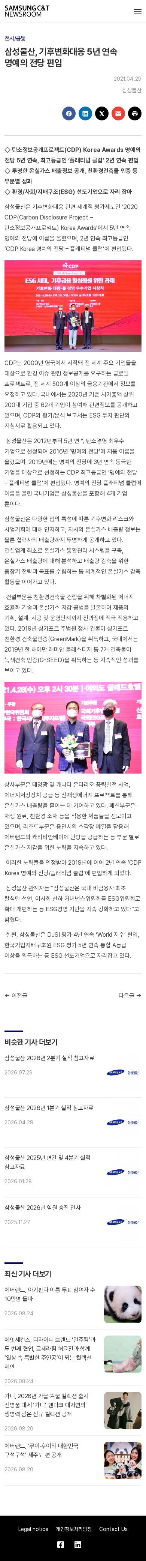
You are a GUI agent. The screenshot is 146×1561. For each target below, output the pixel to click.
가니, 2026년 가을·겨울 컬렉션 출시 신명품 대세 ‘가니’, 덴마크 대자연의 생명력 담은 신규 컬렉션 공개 (46, 1405)
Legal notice (33, 1529)
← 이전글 (15, 995)
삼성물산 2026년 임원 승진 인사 (42, 1207)
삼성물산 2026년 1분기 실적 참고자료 (49, 1108)
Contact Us (113, 1529)
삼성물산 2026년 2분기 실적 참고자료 (49, 1058)
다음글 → (130, 995)
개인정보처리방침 (74, 1529)
